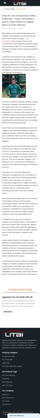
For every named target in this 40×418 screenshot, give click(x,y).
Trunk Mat (5, 379)
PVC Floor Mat (7, 360)
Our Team (5, 401)
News (13, 9)
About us (5, 394)
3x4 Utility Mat (7, 382)
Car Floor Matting (8, 375)
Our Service (6, 404)
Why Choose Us (8, 398)
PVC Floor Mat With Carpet (12, 366)
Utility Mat (5, 363)
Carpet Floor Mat (8, 356)
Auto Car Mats (7, 385)
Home (7, 9)
